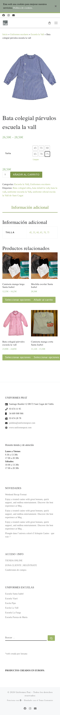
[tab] (30, 207)
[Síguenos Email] (13, 15)
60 (37, 232)
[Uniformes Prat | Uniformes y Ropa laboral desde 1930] (5, 22)
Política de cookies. (23, 8)
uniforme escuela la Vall (19, 191)
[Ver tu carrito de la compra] (49, 23)
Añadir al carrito (26, 174)
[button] (35, 148)
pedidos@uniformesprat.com (22, 423)
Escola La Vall (11, 608)
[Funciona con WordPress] (21, 700)
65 (41, 232)
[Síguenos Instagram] (9, 15)
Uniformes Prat (23, 692)
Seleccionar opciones (18, 299)
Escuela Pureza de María (16, 617)
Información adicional (30, 207)
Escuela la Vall (21, 184)
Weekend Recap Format (16, 494)
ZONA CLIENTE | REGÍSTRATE (21, 565)
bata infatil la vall (40, 188)
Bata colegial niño (22, 188)
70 (45, 232)
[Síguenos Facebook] (3, 15)
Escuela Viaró (11, 598)
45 (30, 232)
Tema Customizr (46, 700)
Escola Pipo (10, 603)
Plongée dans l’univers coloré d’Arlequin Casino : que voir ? (29, 535)
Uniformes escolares (40, 184)
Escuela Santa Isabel (14, 594)
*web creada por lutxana (16, 654)
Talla (8, 153)
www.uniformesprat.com (20, 427)
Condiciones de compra (15, 570)
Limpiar (36, 159)
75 (48, 232)
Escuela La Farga (13, 612)
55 (34, 232)
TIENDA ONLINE (14, 560)
